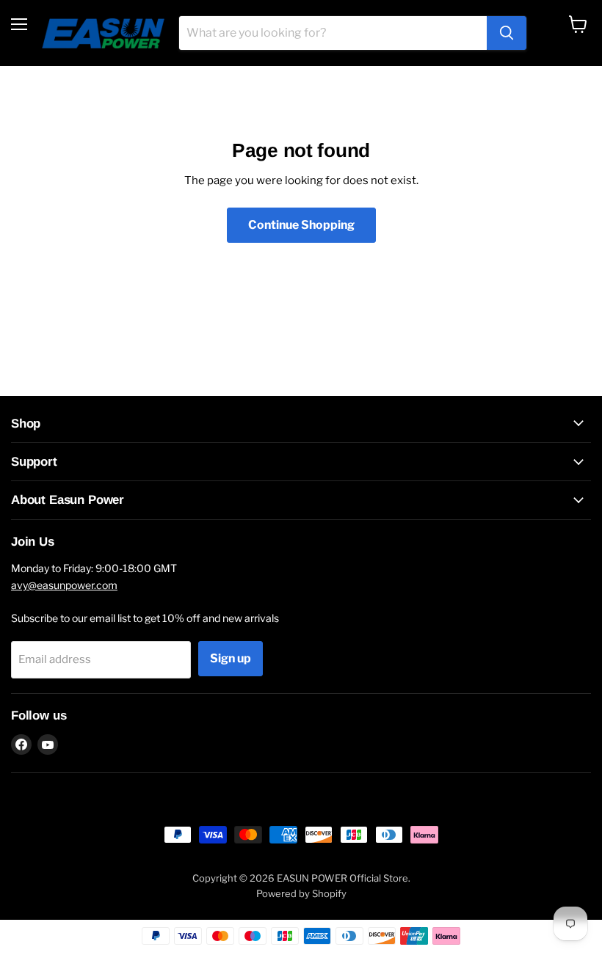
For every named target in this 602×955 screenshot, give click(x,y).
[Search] (506, 33)
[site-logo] (103, 33)
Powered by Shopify (301, 893)
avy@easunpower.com (64, 585)
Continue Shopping (301, 225)
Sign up (230, 658)
